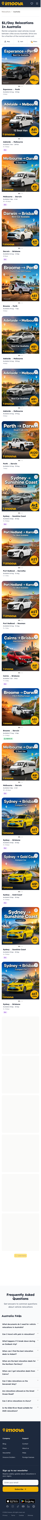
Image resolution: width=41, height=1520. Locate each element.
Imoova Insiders (9, 1457)
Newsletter (7, 1453)
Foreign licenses (27, 1457)
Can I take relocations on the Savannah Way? (15, 1119)
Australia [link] (16, 12)
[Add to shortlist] (34, 50)
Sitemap (30, 1515)
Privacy (5, 1515)
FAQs (23, 1453)
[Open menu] (35, 3)
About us (24, 1448)
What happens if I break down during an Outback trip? (18, 1079)
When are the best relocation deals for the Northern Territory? (17, 1099)
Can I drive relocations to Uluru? (16, 1138)
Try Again (19, 993)
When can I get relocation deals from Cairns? (18, 1109)
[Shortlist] (30, 3)
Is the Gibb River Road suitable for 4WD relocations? (17, 1146)
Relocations (6, 12)
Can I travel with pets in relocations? (18, 1071)
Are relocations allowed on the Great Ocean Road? (18, 1129)
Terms (13, 1515)
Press (5, 1448)
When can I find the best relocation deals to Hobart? (17, 1089)
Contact (24, 1444)
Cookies (21, 1515)
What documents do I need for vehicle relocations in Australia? (16, 1063)
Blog (4, 1444)
